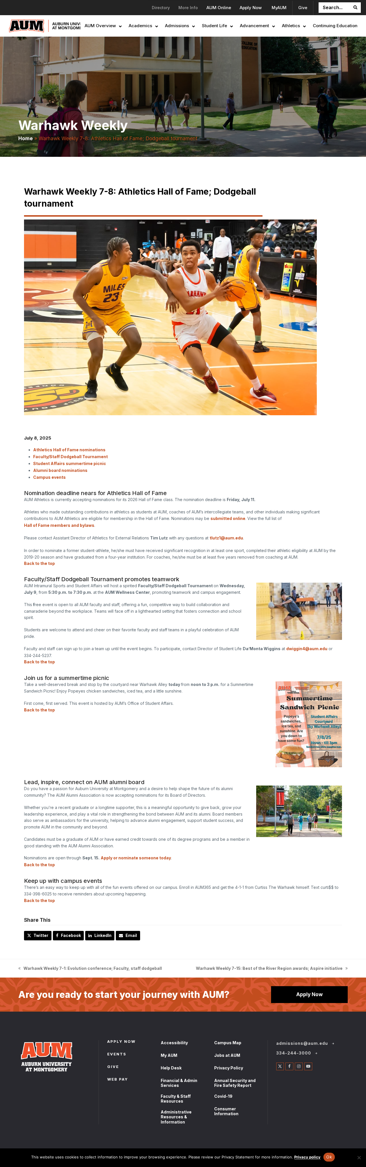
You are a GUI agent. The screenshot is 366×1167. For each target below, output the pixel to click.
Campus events (49, 477)
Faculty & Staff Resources (176, 1099)
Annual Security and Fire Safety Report (235, 1083)
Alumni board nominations (60, 470)
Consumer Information (226, 1111)
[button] (37, 936)
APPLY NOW (121, 1042)
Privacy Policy (228, 1067)
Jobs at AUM (227, 1055)
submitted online (227, 518)
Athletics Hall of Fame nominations (69, 449)
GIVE (113, 1067)
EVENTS (116, 1054)
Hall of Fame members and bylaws (59, 525)
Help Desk (171, 1067)
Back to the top (39, 563)
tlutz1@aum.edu (226, 537)
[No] (359, 1157)
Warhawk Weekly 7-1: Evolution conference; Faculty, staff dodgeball (90, 969)
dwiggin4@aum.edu (306, 648)
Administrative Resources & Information (176, 1116)
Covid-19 (223, 1096)
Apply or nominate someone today (136, 857)
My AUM (169, 1055)
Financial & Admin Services (179, 1083)
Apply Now (309, 994)
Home (25, 138)
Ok (329, 1156)
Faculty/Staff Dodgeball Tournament (70, 456)
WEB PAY (117, 1079)
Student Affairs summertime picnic (69, 463)
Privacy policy (307, 1157)
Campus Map (227, 1042)
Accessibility (174, 1042)
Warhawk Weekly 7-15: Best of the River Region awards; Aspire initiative (269, 969)
